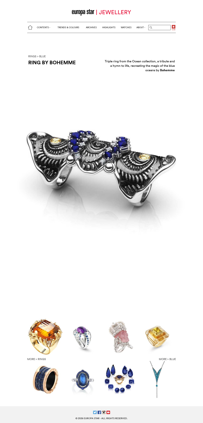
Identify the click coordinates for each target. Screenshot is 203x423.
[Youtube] (108, 412)
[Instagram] (104, 412)
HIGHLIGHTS (108, 27)
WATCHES (126, 27)
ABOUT (140, 27)
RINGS (32, 56)
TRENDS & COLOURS (68, 27)
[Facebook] (99, 412)
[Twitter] (95, 412)
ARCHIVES (91, 27)
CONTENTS (43, 27)
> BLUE (41, 56)
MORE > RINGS (36, 359)
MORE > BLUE (167, 359)
